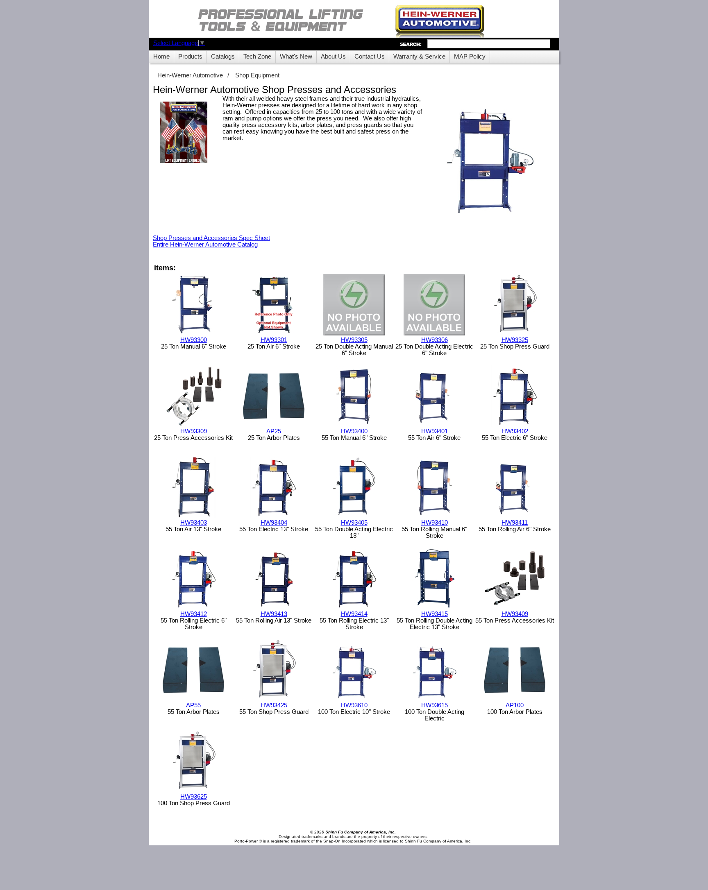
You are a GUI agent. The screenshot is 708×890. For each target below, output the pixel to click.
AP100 (515, 705)
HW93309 (193, 431)
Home (161, 56)
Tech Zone (257, 56)
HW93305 (354, 340)
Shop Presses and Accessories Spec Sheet (211, 238)
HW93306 (434, 340)
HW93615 (434, 705)
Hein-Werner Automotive (190, 75)
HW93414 (354, 614)
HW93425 (274, 705)
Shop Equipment (257, 75)
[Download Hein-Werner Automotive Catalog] (183, 133)
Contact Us (369, 56)
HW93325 (515, 340)
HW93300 (193, 340)
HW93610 (354, 705)
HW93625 (193, 796)
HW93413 (274, 614)
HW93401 (434, 431)
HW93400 (354, 431)
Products (190, 56)
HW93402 (515, 431)
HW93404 (274, 522)
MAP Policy (470, 56)
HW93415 (434, 614)
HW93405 (354, 522)
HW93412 (193, 614)
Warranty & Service (419, 56)
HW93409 (515, 614)
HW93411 (515, 522)
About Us (333, 56)
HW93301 (274, 340)
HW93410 (434, 522)
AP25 (273, 431)
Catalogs (223, 56)
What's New (296, 56)
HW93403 (193, 522)
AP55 (193, 705)
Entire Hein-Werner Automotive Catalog (205, 244)
